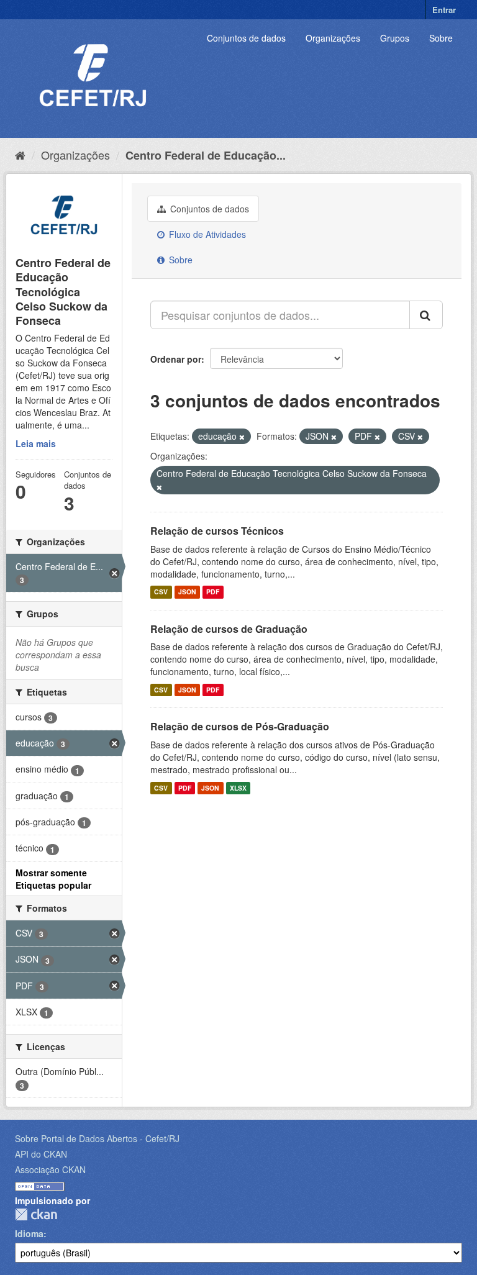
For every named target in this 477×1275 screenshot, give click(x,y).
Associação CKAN (50, 1169)
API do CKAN (41, 1154)
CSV (161, 592)
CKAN (36, 1214)
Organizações (333, 38)
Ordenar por (175, 359)
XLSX (238, 787)
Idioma (29, 1233)
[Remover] (242, 437)
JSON (187, 592)
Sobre (441, 38)
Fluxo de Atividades (206, 234)
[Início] (20, 155)
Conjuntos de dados (246, 38)
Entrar (444, 10)
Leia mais (36, 443)
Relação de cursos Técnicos (217, 531)
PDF (212, 592)
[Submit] (426, 315)
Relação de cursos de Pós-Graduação (239, 726)
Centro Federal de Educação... (205, 155)
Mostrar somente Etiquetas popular (53, 878)
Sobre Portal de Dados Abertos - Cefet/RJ (97, 1138)
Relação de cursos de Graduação (228, 629)
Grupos (394, 38)
